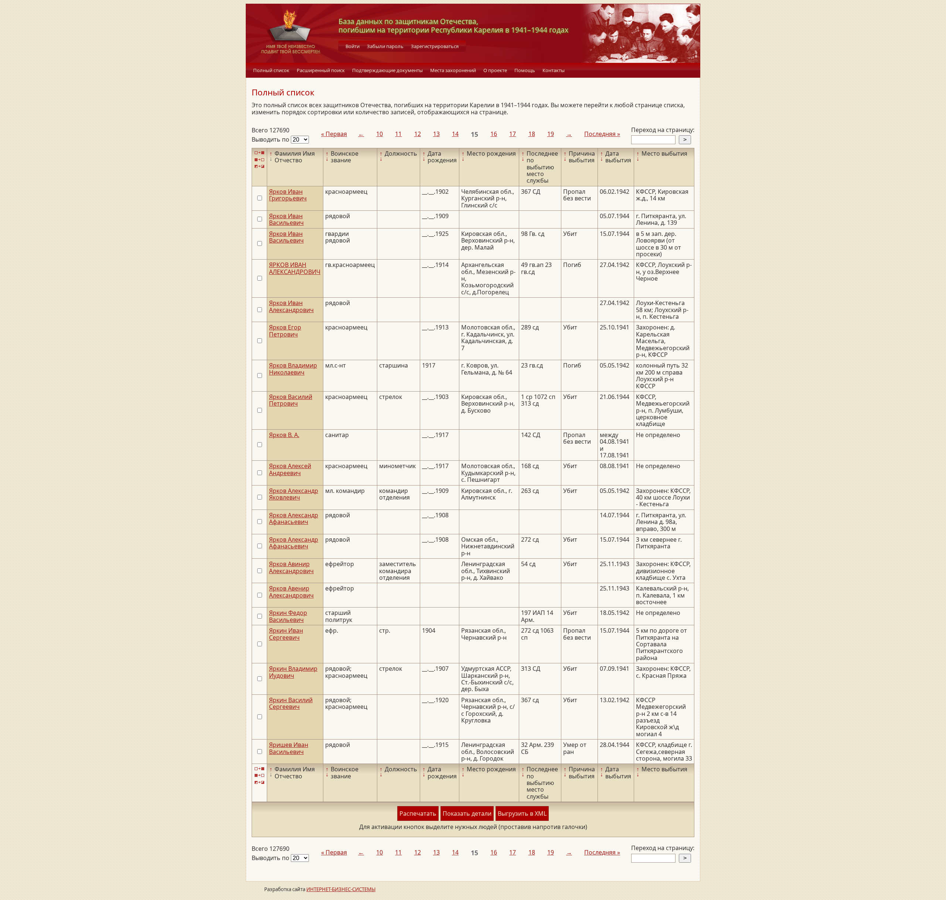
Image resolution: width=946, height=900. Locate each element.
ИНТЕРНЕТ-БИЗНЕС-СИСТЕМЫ (340, 889)
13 (436, 134)
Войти (353, 46)
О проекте (495, 70)
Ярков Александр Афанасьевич (293, 518)
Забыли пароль (385, 46)
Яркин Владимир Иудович (293, 671)
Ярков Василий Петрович (290, 400)
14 (455, 134)
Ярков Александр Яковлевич (293, 494)
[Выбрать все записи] (259, 153)
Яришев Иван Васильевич (288, 748)
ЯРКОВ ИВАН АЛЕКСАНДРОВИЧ (294, 268)
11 (398, 134)
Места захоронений (453, 70)
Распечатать (417, 813)
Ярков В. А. (284, 435)
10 (379, 134)
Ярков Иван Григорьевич (288, 194)
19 (550, 134)
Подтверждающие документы (387, 70)
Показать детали (467, 813)
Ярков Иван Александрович (291, 306)
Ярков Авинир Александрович (291, 567)
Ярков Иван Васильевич (286, 219)
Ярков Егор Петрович (285, 330)
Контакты (553, 70)
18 (531, 134)
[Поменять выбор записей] (259, 166)
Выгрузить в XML (522, 813)
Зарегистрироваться (435, 46)
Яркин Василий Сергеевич (291, 703)
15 (474, 134)
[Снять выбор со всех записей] (259, 159)
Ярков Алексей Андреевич (290, 469)
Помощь (524, 70)
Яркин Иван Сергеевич (286, 633)
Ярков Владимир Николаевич (293, 368)
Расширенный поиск (321, 70)
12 (417, 134)
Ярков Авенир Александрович (291, 591)
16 (493, 134)
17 (512, 134)
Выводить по (271, 139)
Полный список (271, 70)
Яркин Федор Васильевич (288, 616)
